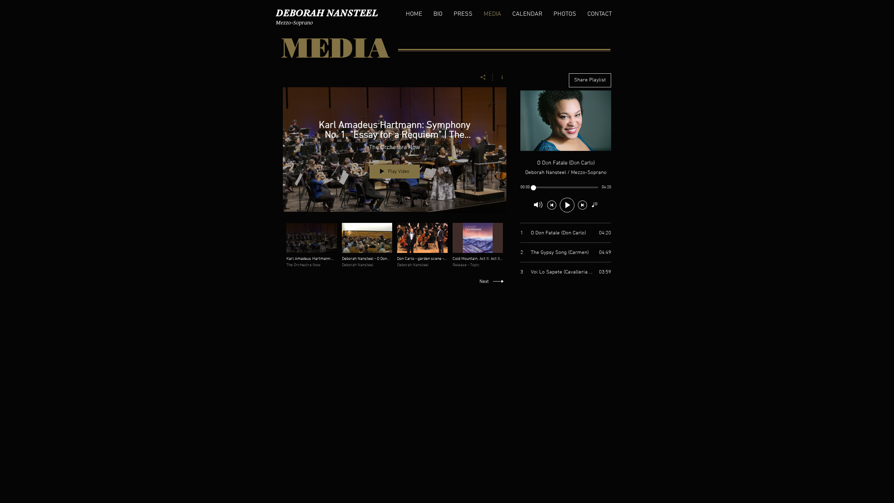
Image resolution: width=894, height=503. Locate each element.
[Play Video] (312, 245)
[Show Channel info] (499, 77)
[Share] (483, 77)
